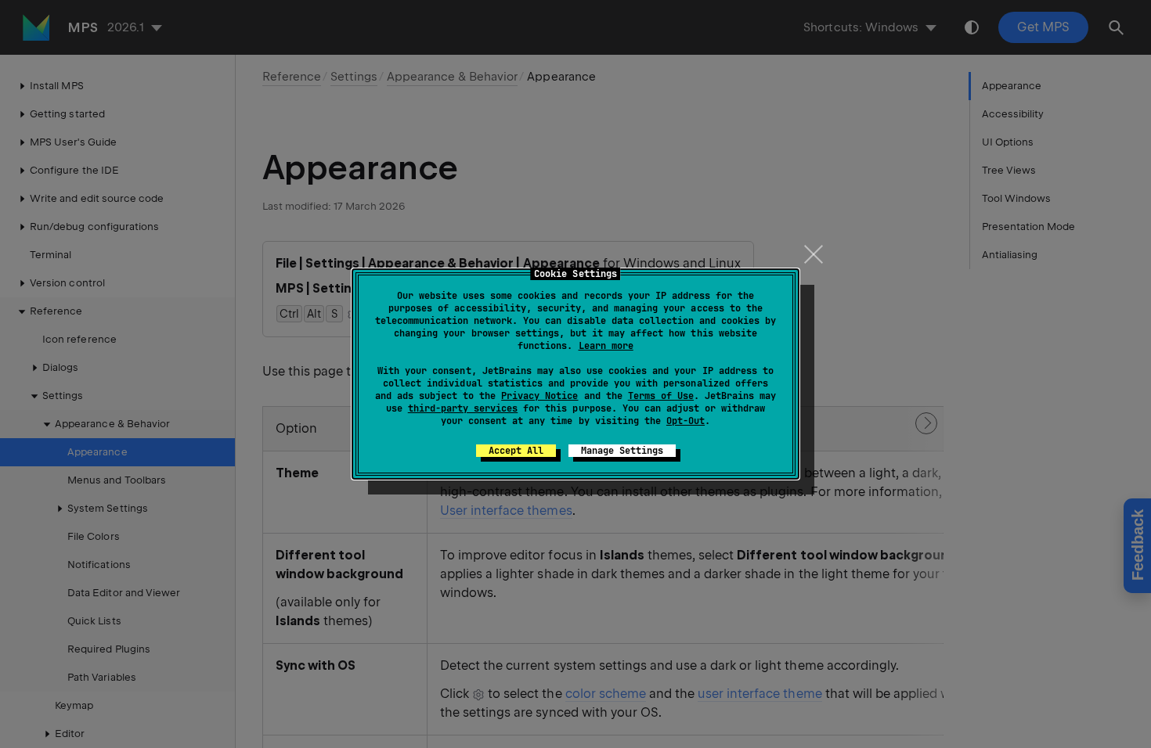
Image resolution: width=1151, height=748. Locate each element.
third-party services (463, 408)
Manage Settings (622, 450)
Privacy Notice (539, 396)
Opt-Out (685, 421)
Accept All (516, 450)
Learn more (606, 346)
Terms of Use (661, 396)
